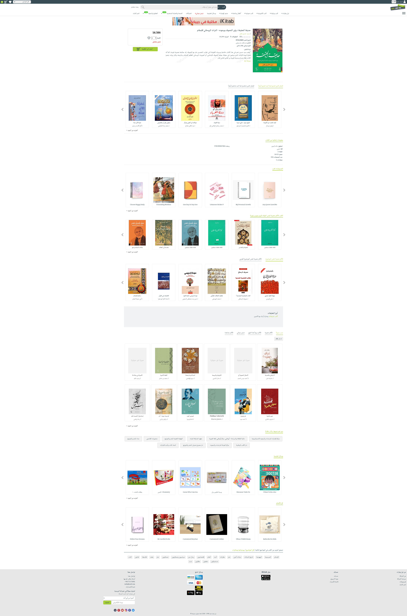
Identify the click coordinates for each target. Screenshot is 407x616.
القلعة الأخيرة (163, 375)
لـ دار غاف (278, 338)
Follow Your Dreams (137, 539)
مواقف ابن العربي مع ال (190, 122)
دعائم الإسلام (137, 296)
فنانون (137, 557)
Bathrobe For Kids (269, 539)
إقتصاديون (200, 557)
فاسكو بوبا (189, 419)
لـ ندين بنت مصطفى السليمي (190, 299)
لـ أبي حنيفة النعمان (137, 299)
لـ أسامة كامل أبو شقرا (163, 299)
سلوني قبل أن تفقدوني (163, 122)
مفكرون (197, 561)
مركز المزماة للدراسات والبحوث (219, 445)
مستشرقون (214, 561)
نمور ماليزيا (270, 416)
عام (229, 557)
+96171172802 (130, 581)
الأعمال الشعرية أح (243, 375)
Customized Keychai (190, 539)
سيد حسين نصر (244, 33)
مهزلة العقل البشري (270, 296)
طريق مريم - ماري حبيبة (243, 122)
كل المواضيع (250, 550)
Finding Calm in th (217, 416)
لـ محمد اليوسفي (216, 299)
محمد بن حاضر (163, 378)
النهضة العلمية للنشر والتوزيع (174, 438)
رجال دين (191, 557)
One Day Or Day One (190, 205)
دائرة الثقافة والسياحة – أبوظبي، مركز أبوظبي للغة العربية (227, 438)
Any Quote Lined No (270, 205)
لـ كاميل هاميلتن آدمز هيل (243, 126)
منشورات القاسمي (151, 438)
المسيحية (268, 557)
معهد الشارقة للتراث (196, 438)
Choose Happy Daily (137, 205)
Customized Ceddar (217, 539)
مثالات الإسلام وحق (137, 247)
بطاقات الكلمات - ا (137, 492)
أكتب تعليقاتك (273, 316)
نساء (190, 561)
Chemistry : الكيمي (164, 492)
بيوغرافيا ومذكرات (238, 550)
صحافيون (165, 557)
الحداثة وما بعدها (190, 375)
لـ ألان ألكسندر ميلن (137, 126)
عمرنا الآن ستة (137, 122)
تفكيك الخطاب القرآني (217, 296)
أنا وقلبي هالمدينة (270, 375)
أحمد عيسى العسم (242, 378)
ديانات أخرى (237, 557)
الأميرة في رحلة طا (137, 375)
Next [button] (122, 109)
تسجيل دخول (400, 2)
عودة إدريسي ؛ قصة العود (190, 296)
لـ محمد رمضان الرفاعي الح (217, 126)
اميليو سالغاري (269, 419)
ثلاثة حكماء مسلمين (269, 247)
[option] (269, 109)
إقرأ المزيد (247, 61)
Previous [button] (284, 109)
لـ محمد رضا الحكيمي (163, 126)
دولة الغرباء (217, 122)
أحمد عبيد (242, 419)
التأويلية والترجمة (217, 375)
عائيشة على (269, 378)
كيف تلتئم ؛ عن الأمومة (269, 122)
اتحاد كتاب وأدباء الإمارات (168, 445)
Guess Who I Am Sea (190, 492)
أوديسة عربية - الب (164, 416)
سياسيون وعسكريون (178, 557)
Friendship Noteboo (163, 205)
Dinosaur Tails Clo (243, 492)
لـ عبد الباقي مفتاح (190, 126)
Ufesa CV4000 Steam (243, 539)
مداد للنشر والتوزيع (133, 438)
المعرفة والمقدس (243, 247)
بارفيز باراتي (163, 419)
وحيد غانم (136, 378)
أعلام (209, 557)
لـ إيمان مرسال (270, 126)
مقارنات (222, 557)
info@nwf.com (130, 584)
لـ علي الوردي (269, 299)
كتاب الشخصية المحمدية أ (243, 296)
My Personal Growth (243, 205)
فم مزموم (243, 416)
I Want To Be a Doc (269, 492)
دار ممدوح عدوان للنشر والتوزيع (193, 445)
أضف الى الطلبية (147, 49)
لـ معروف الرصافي (243, 299)
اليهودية (259, 557)
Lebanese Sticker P (217, 205)
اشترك (107, 602)
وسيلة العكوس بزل (217, 492)
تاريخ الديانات (248, 557)
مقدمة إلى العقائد (164, 247)
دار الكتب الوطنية (241, 445)
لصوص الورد (190, 416)
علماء (151, 557)
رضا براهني (137, 419)
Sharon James (216, 419)
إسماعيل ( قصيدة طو (137, 416)
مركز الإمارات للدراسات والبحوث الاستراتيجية (266, 438)
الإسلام (276, 557)
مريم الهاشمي (189, 378)
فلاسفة (144, 557)
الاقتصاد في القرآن (164, 296)
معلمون (205, 561)
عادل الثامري (216, 378)
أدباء (215, 557)
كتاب (130, 557)
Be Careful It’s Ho (164, 539)
